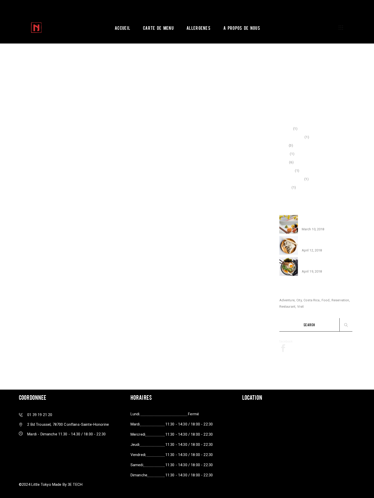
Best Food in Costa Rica (323, 242)
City (299, 300)
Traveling (286, 171)
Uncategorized (291, 179)
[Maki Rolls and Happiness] (288, 266)
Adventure (287, 300)
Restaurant (287, 306)
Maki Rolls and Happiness (325, 263)
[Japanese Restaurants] (288, 224)
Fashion (285, 129)
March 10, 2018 (313, 229)
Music (284, 154)
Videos (285, 187)
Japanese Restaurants (322, 221)
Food (283, 145)
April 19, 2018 (312, 271)
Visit (300, 306)
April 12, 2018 (312, 250)
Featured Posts (291, 137)
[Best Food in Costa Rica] (288, 245)
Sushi (283, 162)
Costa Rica (312, 300)
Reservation (340, 300)
